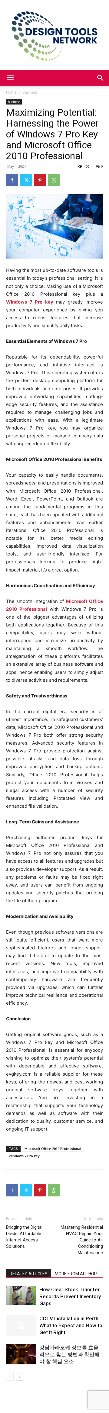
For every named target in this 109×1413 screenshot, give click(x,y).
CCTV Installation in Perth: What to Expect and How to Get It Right (70, 1325)
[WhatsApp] (54, 180)
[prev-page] (10, 1377)
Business (30, 92)
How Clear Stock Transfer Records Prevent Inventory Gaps (70, 1296)
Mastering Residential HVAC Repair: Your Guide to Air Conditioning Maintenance (82, 1240)
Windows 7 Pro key (24, 1156)
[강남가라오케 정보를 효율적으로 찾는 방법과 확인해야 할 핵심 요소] (21, 1354)
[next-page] (19, 1377)
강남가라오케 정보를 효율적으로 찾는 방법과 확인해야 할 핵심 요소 (69, 1354)
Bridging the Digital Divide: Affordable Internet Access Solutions (24, 1237)
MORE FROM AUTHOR (76, 1273)
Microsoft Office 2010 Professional (53, 1148)
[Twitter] (26, 180)
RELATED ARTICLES (29, 1273)
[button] (10, 78)
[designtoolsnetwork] (54, 35)
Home (11, 92)
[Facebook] (12, 180)
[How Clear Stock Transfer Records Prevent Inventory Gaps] (21, 1295)
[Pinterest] (40, 180)
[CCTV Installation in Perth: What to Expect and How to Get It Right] (21, 1325)
